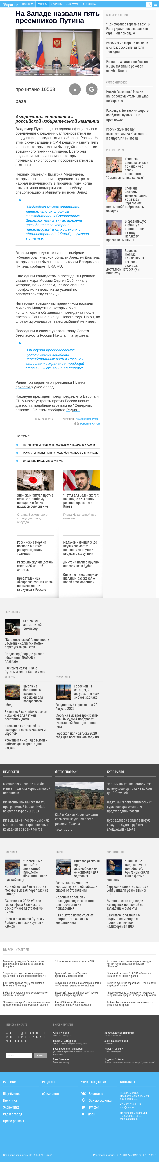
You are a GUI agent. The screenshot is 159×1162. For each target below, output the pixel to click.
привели (23, 387)
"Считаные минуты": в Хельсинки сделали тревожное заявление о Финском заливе (26, 1003)
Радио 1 (73, 410)
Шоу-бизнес (27, 4)
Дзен (91, 1114)
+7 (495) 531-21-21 (130, 1104)
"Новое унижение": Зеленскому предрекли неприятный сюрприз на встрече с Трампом (131, 994)
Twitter (94, 1107)
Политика (42, 4)
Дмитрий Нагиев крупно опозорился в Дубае (81, 564)
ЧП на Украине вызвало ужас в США (74, 961)
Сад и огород (72, 4)
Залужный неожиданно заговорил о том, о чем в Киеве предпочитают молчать (78, 984)
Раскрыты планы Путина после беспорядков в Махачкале (60, 452)
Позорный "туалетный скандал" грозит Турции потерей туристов (76, 994)
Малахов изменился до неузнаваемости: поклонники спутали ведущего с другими (80, 548)
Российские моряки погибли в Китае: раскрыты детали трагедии (31, 548)
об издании (50, 1094)
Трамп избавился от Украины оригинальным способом (71, 974)
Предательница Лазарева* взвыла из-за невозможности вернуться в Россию (35, 584)
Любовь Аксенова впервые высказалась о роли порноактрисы (130, 1003)
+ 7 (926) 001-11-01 (131, 1116)
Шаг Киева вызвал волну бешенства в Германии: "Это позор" (23, 984)
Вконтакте (96, 1094)
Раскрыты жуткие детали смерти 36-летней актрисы (35, 566)
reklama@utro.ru (129, 1119)
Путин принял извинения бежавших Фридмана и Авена (59, 444)
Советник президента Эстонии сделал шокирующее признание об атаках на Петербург (23, 964)
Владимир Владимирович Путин (44, 460)
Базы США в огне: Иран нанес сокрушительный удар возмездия (73, 1003)
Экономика (56, 4)
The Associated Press (86, 419)
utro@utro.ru (127, 1107)
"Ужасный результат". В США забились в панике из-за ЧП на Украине (129, 974)
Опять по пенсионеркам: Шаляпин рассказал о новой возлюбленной (81, 578)
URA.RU (55, 266)
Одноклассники (100, 1101)
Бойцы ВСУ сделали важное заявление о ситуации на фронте (25, 994)
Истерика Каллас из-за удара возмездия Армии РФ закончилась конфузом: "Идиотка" (129, 964)
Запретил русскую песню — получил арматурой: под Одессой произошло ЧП (24, 974)
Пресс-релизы (89, 4)
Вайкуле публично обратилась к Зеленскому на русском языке (131, 984)
